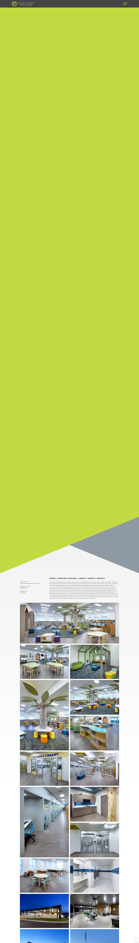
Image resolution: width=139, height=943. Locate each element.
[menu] (125, 4)
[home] (23, 3)
